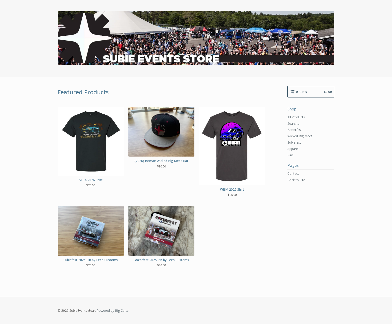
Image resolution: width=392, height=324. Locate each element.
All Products (296, 117)
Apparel (293, 149)
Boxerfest (294, 129)
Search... (293, 123)
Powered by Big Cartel (113, 310)
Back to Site (296, 180)
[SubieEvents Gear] (196, 38)
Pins (290, 155)
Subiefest (294, 142)
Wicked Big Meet (299, 136)
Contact (293, 173)
